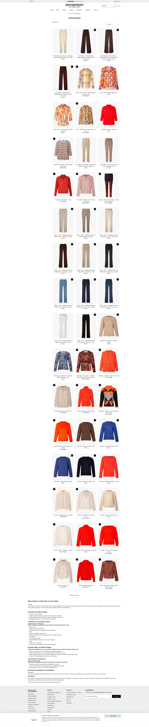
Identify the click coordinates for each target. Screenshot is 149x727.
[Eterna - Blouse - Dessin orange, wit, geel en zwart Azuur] (63, 115)
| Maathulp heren (50, 694)
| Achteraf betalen (32, 702)
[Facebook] (30, 1)
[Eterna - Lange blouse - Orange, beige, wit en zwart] (86, 115)
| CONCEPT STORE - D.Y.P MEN (73, 692)
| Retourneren (31, 693)
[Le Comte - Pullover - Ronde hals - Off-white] (63, 536)
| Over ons (68, 699)
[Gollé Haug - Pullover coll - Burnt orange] (86, 396)
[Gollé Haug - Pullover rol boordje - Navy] (86, 467)
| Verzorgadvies (50, 707)
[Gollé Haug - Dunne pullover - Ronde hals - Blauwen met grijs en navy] (63, 361)
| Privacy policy (31, 708)
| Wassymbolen (50, 705)
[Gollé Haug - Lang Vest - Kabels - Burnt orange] (109, 361)
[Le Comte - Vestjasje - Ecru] (63, 571)
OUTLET (95, 10)
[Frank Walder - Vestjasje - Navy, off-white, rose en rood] (86, 185)
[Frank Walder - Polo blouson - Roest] (63, 185)
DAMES (64, 10)
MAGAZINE (79, 10)
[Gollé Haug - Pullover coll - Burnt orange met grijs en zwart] (109, 396)
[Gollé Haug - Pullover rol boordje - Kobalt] (109, 432)
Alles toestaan (113, 715)
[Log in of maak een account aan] (117, 6)
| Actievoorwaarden (32, 710)
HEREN (71, 10)
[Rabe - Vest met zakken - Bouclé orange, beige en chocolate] (109, 571)
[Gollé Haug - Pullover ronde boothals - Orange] (109, 467)
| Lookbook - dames (51, 699)
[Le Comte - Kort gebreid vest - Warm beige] (63, 500)
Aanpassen (112, 719)
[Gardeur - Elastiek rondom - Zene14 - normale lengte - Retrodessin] (109, 185)
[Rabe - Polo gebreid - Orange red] (86, 571)
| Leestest (49, 709)
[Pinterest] (33, 1)
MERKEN (88, 10)
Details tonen (44, 724)
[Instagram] (31, 1)
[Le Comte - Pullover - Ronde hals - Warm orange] (109, 536)
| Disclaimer (30, 706)
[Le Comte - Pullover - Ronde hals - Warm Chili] (86, 536)
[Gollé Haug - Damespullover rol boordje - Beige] (109, 326)
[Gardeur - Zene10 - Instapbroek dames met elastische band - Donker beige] (86, 220)
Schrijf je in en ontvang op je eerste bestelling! (99, 692)
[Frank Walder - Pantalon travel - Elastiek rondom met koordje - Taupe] (109, 150)
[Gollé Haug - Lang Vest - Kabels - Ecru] (63, 396)
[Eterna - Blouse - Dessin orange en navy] (109, 78)
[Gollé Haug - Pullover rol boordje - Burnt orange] (63, 432)
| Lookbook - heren (51, 696)
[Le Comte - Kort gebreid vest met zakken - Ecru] (86, 500)
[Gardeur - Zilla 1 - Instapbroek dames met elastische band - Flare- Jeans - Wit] (63, 326)
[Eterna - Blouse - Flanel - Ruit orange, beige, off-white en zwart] (86, 78)
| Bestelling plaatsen (32, 696)
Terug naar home (71, 13)
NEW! (57, 10)
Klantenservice (116, 1)
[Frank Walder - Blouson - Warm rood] (109, 115)
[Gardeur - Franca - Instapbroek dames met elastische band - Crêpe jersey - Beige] (63, 220)
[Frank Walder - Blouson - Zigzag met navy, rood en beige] (63, 150)
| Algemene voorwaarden (33, 704)
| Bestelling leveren (32, 700)
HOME (52, 10)
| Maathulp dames (51, 703)
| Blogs (48, 711)
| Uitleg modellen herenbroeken (54, 692)
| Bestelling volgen (32, 698)
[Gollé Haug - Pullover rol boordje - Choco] (86, 432)
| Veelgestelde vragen (71, 694)
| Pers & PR (68, 703)
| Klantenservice (69, 696)
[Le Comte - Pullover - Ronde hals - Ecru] (109, 500)
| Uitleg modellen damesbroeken (54, 701)
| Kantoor (68, 701)
